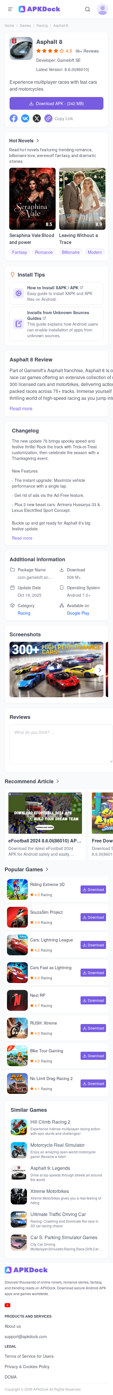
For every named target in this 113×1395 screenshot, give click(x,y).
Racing (42, 25)
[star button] (38, 51)
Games (25, 25)
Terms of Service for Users (29, 1356)
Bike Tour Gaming (46, 1050)
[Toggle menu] (10, 9)
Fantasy (19, 252)
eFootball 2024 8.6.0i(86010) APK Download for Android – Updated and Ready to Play (44, 840)
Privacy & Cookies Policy (27, 1366)
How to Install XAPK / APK (53, 287)
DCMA (11, 1377)
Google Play (78, 613)
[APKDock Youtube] (7, 1305)
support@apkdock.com (26, 1336)
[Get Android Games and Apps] (39, 9)
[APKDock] (56, 1270)
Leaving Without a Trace (78, 239)
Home (9, 25)
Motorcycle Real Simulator (57, 1145)
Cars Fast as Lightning (51, 967)
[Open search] (87, 9)
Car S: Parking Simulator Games (63, 1237)
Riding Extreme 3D (47, 884)
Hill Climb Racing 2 (50, 1121)
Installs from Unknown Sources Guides (58, 315)
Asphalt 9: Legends (50, 1168)
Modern (95, 252)
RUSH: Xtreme (43, 1023)
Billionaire (71, 252)
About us (13, 1326)
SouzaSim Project (46, 912)
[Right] (100, 670)
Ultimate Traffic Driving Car (58, 1214)
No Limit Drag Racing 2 (51, 1078)
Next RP (37, 995)
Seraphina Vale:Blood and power (31, 239)
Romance (44, 252)
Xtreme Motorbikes (49, 1191)
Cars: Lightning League (51, 940)
